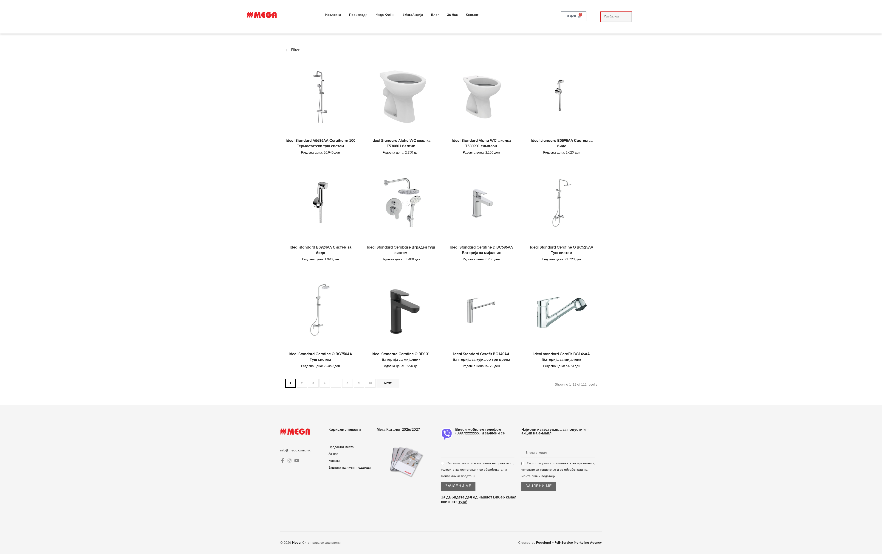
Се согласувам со (477, 470)
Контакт (472, 15)
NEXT (388, 383)
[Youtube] (296, 460)
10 (370, 383)
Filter (295, 50)
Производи (358, 15)
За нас (452, 15)
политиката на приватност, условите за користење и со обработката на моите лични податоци (477, 470)
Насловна (333, 15)
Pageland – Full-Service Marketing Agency (569, 542)
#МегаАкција (412, 15)
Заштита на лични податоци (349, 467)
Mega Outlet (385, 15)
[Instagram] (289, 460)
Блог (435, 15)
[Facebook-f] (282, 460)
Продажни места (341, 447)
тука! (462, 502)
